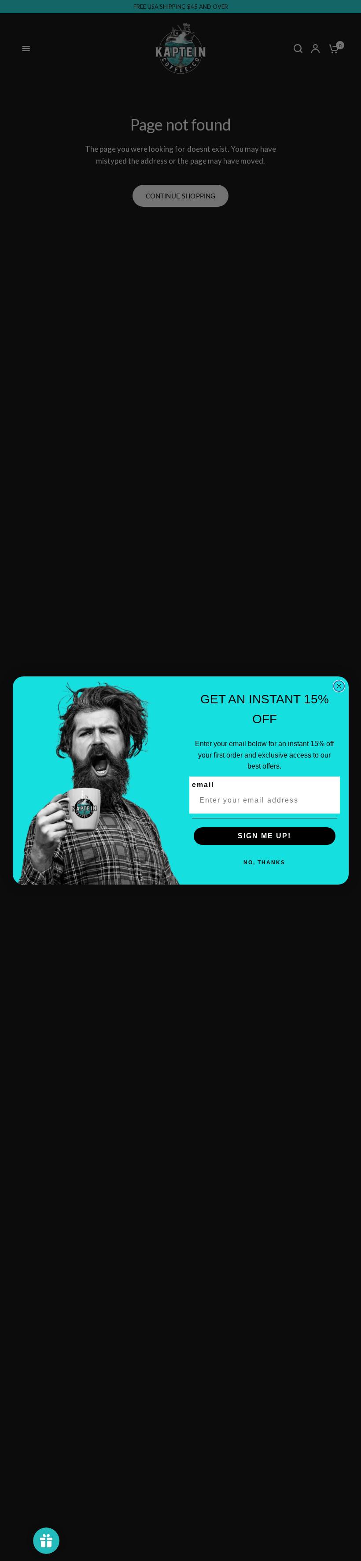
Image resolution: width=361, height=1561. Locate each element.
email (203, 784)
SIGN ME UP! (264, 836)
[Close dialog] (339, 686)
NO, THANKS (264, 862)
